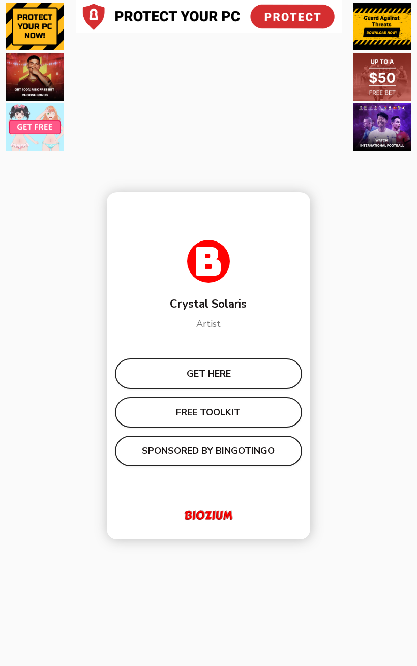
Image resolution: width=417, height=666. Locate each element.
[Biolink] (208, 515)
